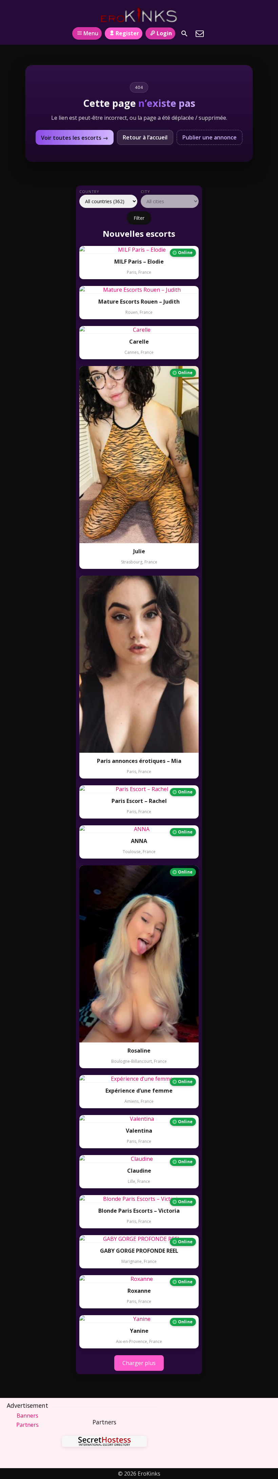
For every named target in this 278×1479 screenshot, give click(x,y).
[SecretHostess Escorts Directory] (104, 1442)
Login (164, 33)
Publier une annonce (209, 137)
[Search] (184, 33)
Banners (27, 1415)
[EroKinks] (139, 14)
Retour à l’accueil (145, 137)
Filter (139, 218)
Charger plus (139, 1363)
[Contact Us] (200, 33)
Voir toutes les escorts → (74, 137)
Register (127, 33)
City (145, 191)
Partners (27, 1424)
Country (89, 191)
